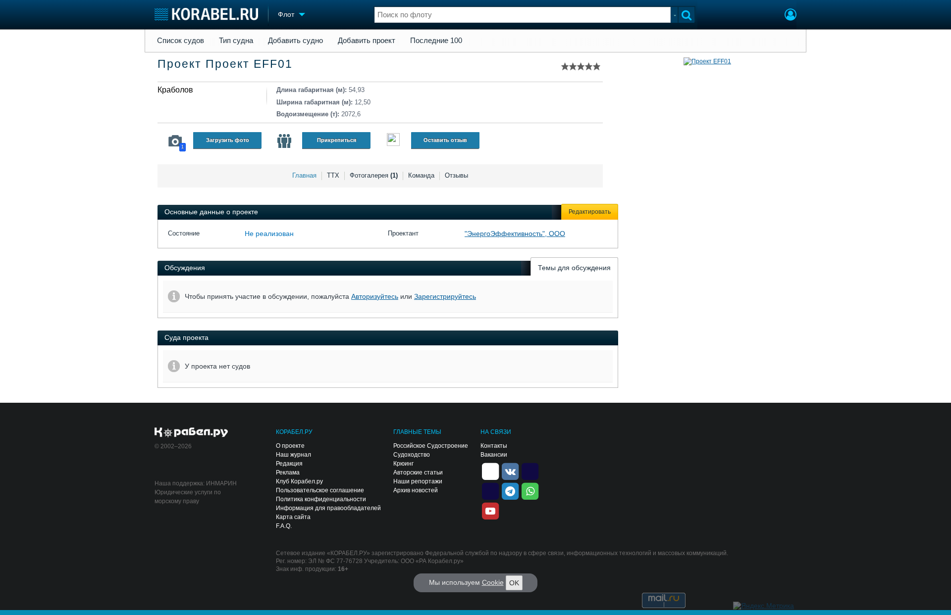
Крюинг (403, 463)
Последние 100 (436, 41)
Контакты (493, 445)
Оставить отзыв (445, 140)
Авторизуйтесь (374, 296)
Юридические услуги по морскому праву (188, 497)
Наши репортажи (417, 481)
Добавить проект (366, 41)
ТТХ (333, 175)
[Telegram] (510, 490)
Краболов (175, 90)
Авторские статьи (418, 472)
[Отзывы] (393, 140)
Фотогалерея (374, 175)
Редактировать (590, 211)
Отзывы (456, 175)
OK (514, 583)
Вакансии (493, 454)
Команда (421, 175)
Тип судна (236, 41)
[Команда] (284, 141)
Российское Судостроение (430, 445)
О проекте (290, 445)
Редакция (289, 463)
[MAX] (490, 490)
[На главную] (206, 14)
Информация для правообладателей (328, 508)
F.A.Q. (284, 525)
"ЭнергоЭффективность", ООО (515, 233)
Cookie (493, 582)
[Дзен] (490, 470)
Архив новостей (415, 490)
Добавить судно (295, 41)
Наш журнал (293, 454)
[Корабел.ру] (191, 432)
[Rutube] (530, 470)
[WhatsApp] (530, 490)
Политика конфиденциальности (321, 499)
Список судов (180, 41)
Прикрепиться (336, 140)
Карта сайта (293, 517)
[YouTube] (490, 510)
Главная (304, 175)
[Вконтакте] (510, 470)
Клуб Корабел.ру (299, 481)
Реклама (288, 472)
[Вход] (790, 16)
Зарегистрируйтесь (445, 296)
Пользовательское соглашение (320, 490)
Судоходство (411, 454)
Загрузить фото (227, 140)
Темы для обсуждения (574, 268)
